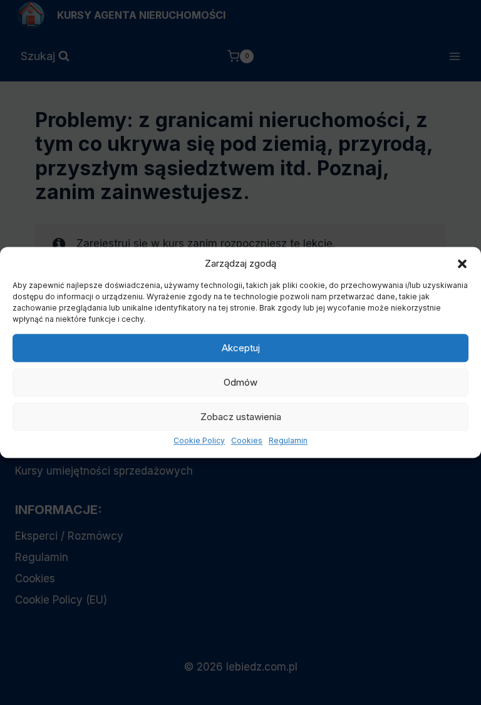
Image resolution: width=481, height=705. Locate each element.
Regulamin (288, 440)
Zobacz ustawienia (240, 417)
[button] (462, 263)
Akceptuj (241, 348)
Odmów (240, 382)
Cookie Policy (199, 440)
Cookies (246, 440)
